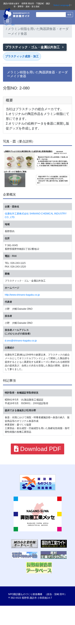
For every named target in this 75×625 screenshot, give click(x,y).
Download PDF (40, 449)
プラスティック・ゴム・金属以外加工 (33, 47)
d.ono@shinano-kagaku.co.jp (21, 340)
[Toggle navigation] (7, 21)
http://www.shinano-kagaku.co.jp (22, 294)
